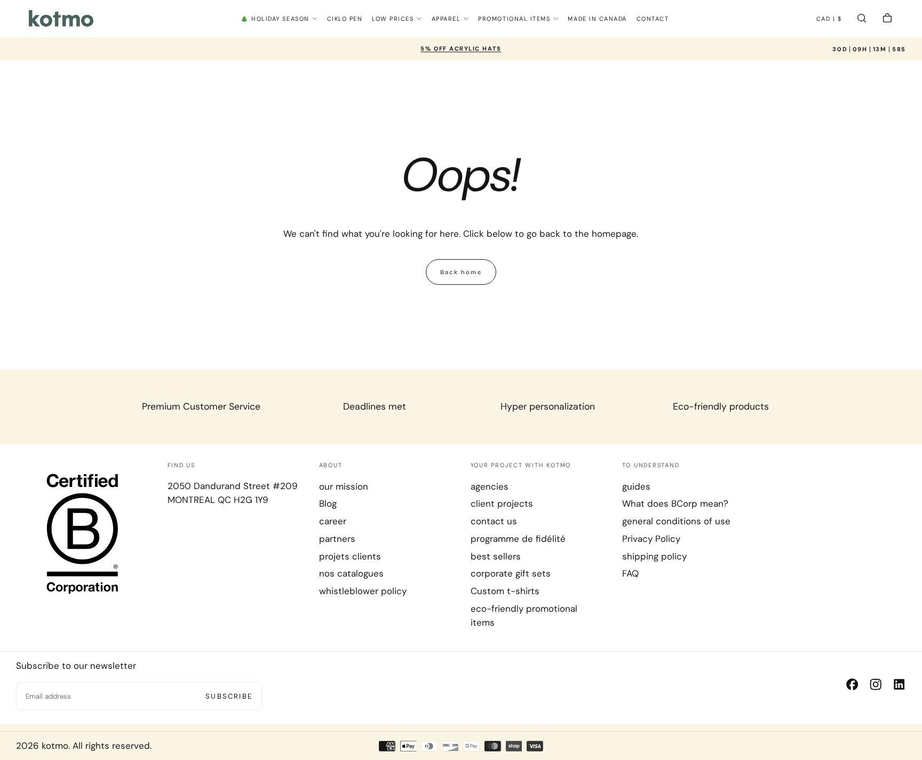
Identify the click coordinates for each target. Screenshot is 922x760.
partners (337, 539)
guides (636, 486)
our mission (343, 486)
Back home (461, 272)
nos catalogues (351, 573)
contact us (494, 521)
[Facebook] (852, 684)
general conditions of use (676, 521)
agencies (489, 486)
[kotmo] (82, 533)
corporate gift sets (511, 573)
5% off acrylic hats (460, 48)
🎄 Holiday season (275, 18)
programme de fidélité (518, 539)
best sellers (496, 556)
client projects (502, 503)
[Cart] (887, 19)
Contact (653, 18)
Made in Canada (597, 18)
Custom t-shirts (505, 591)
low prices (393, 18)
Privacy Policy (651, 539)
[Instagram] (876, 684)
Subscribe (228, 696)
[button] (829, 19)
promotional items (514, 18)
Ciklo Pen (345, 18)
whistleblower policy (363, 591)
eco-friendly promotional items (524, 615)
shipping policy (654, 556)
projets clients (350, 556)
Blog (328, 503)
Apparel (446, 18)
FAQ (630, 573)
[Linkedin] (899, 684)
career (332, 521)
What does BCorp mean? (675, 503)
